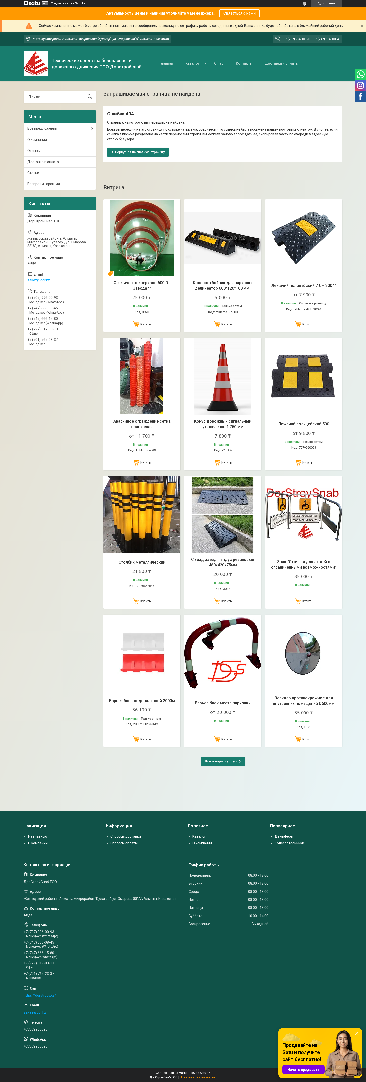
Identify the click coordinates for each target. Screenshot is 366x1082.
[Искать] (90, 97)
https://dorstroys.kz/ (40, 995)
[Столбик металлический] (141, 514)
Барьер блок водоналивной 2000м (142, 700)
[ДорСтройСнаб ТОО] (36, 63)
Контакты (244, 63)
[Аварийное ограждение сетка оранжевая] (141, 376)
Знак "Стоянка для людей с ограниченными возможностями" (303, 564)
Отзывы (33, 151)
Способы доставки (125, 836)
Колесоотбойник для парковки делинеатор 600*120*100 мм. (223, 285)
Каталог (192, 63)
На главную (37, 836)
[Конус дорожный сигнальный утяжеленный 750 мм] (222, 376)
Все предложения (42, 128)
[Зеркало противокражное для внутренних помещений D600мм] (303, 653)
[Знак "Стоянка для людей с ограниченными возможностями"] (303, 514)
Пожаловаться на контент (198, 1077)
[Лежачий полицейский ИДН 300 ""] (303, 237)
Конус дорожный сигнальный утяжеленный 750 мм (222, 424)
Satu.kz (205, 1073)
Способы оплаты (124, 843)
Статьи (33, 173)
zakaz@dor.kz (38, 280)
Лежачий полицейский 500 (303, 424)
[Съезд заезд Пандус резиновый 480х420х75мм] (222, 514)
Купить (145, 324)
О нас (218, 63)
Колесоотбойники (289, 843)
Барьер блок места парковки (223, 703)
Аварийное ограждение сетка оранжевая (142, 424)
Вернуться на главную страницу (140, 152)
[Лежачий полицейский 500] (303, 376)
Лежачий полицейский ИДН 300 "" (303, 285)
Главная (166, 63)
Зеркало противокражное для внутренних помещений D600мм (303, 701)
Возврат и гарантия (43, 184)
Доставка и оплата (281, 63)
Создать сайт (60, 3)
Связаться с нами (239, 13)
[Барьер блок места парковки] (222, 653)
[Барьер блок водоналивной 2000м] (141, 653)
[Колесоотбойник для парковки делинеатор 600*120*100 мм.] (222, 237)
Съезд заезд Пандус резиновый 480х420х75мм (222, 562)
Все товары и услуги (221, 761)
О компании (37, 140)
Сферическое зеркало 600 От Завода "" (142, 285)
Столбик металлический (142, 562)
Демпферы (284, 836)
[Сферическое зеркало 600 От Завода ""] (141, 237)
